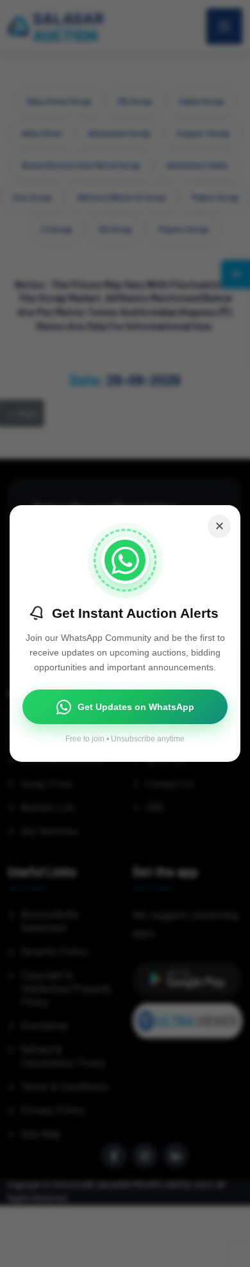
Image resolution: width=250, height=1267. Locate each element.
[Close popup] (219, 526)
